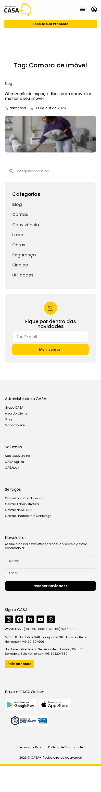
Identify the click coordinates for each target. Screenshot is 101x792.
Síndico (20, 265)
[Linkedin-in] (30, 619)
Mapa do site (15, 425)
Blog (8, 83)
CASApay (12, 467)
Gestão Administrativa (22, 504)
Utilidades (22, 275)
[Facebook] (19, 619)
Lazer (17, 235)
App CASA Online (17, 456)
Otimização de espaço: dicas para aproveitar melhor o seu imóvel (48, 96)
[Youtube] (40, 619)
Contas (20, 214)
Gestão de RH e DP (18, 510)
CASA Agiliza (14, 462)
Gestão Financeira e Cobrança (28, 516)
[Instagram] (9, 619)
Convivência (25, 225)
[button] (82, 9)
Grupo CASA (14, 407)
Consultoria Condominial (24, 498)
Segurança (24, 255)
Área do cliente (16, 413)
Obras (18, 245)
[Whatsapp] (51, 619)
